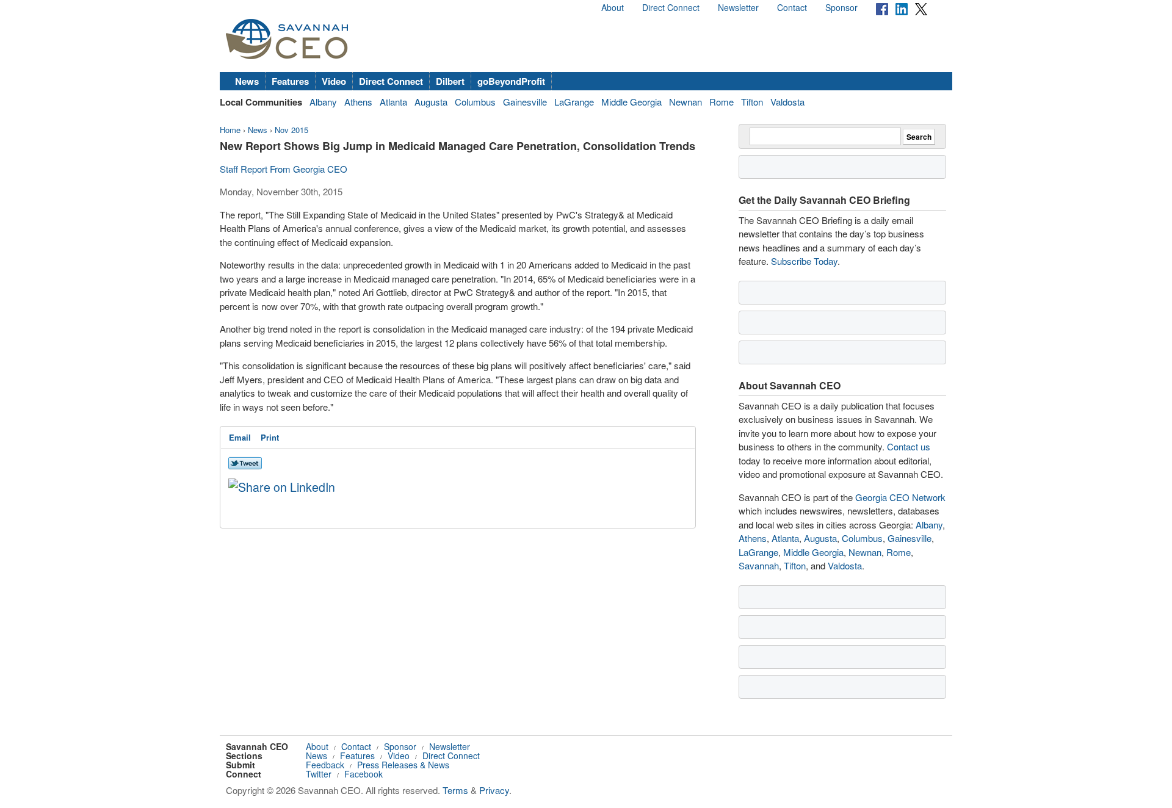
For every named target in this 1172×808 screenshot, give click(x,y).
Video (334, 81)
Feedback (325, 765)
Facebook (363, 774)
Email (240, 437)
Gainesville (525, 101)
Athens (358, 101)
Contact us (908, 446)
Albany (323, 101)
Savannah (759, 565)
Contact (792, 7)
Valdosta (787, 101)
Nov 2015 (291, 129)
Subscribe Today (804, 260)
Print (270, 437)
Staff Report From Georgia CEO (283, 168)
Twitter (318, 774)
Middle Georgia (631, 101)
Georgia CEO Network (900, 497)
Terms (455, 790)
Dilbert (450, 81)
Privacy (494, 790)
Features (290, 81)
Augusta (430, 101)
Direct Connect (671, 7)
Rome (721, 101)
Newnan (685, 101)
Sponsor (841, 7)
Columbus (475, 101)
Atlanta (393, 101)
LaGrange (574, 101)
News (247, 81)
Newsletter (738, 7)
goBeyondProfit (511, 81)
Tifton (752, 101)
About (612, 7)
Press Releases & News (403, 765)
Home (230, 129)
